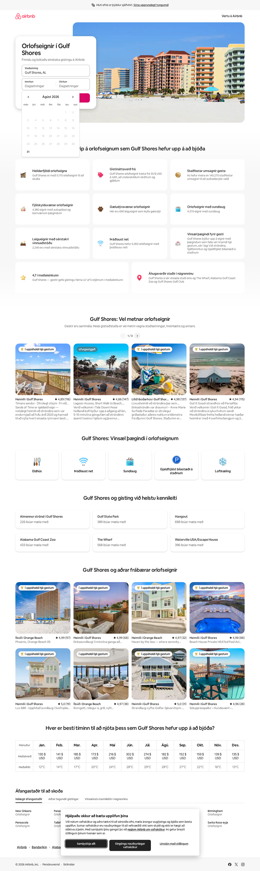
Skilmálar (69, 864)
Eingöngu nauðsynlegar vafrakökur (130, 845)
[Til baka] (123, 336)
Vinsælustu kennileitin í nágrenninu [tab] (106, 799)
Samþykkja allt (86, 843)
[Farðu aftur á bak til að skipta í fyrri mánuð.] (28, 97)
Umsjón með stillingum (174, 843)
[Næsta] (137, 336)
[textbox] (39, 86)
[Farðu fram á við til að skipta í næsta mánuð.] (73, 97)
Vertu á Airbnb (232, 16)
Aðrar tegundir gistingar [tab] (63, 799)
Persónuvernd (51, 864)
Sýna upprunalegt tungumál (151, 5)
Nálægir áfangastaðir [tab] (28, 799)
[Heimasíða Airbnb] (25, 16)
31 (28, 152)
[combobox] (56, 72)
